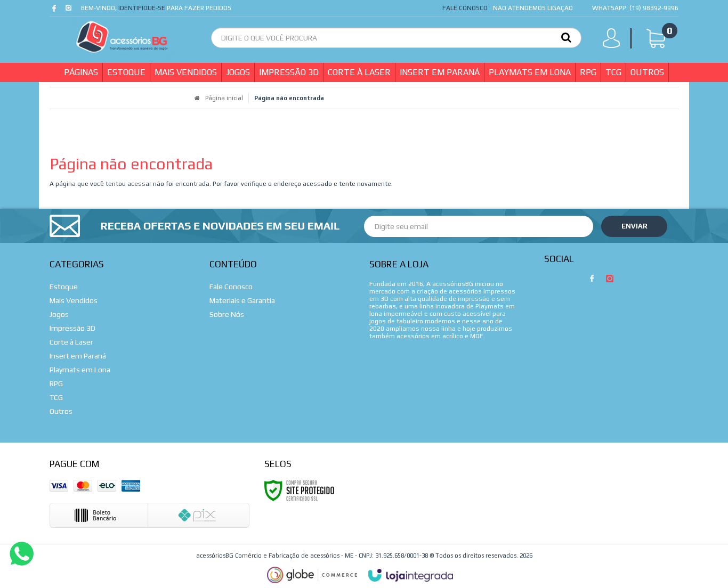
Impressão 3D (72, 328)
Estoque (64, 286)
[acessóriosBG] (122, 37)
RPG (56, 383)
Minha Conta (614, 40)
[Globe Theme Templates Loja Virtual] (312, 575)
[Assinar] (634, 226)
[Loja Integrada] (411, 575)
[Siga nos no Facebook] (56, 10)
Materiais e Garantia (242, 300)
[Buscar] (566, 37)
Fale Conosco (465, 8)
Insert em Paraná (78, 356)
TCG (56, 397)
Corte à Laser (71, 342)
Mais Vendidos (74, 300)
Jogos (59, 314)
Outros (61, 411)
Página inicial (224, 98)
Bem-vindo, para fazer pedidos (156, 8)
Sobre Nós (226, 314)
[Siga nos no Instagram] (69, 10)
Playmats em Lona (80, 369)
